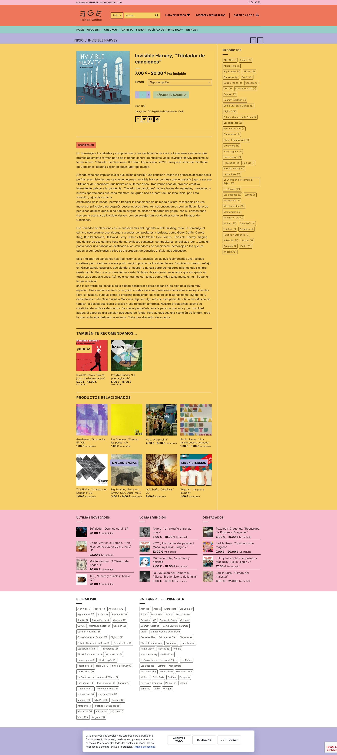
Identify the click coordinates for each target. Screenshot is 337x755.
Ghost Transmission (236, 140)
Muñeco (230, 223)
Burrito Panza (233, 83)
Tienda (141, 29)
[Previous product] (260, 40)
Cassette (251, 83)
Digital (230, 111)
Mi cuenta (94, 29)
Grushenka (231, 145)
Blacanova (231, 77)
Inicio (79, 40)
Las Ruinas (232, 189)
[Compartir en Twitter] (144, 119)
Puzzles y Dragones (236, 234)
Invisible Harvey (102, 40)
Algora (245, 60)
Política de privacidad (164, 29)
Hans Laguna (233, 151)
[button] (210, 15)
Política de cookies (144, 746)
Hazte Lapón (232, 157)
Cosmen (230, 94)
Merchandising (234, 206)
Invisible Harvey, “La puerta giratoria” (123, 376)
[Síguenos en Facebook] (249, 2)
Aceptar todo (179, 740)
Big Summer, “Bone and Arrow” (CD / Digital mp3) (126, 491)
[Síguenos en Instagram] (252, 2)
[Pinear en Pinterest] (157, 119)
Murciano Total (233, 217)
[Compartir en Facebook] (138, 119)
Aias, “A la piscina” (157, 439)
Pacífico (230, 229)
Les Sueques (232, 194)
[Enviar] (157, 15)
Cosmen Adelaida (235, 100)
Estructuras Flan (234, 128)
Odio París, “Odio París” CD (160, 491)
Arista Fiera (232, 66)
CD (228, 88)
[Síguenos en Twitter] (256, 2)
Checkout (111, 29)
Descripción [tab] (86, 145)
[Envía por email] (151, 119)
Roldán (247, 240)
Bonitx (247, 77)
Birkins (249, 71)
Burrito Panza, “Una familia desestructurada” (194, 441)
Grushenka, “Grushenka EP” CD (90, 441)
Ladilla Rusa (232, 174)
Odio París (247, 223)
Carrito (127, 29)
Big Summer (232, 71)
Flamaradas (232, 134)
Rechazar (204, 739)
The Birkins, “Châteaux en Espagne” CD (91, 491)
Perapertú (246, 229)
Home (80, 29)
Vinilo (245, 246)
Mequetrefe (232, 200)
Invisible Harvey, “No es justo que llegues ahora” (90, 376)
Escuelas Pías (233, 122)
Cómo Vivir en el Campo (238, 105)
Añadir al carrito (171, 95)
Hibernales (231, 163)
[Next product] (253, 40)
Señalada (230, 246)
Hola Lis (248, 163)
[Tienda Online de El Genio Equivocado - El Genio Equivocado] (90, 15)
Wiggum (230, 252)
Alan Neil (230, 60)
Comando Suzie (245, 88)
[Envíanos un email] (259, 2)
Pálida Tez (231, 240)
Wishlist (192, 29)
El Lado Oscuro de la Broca (240, 117)
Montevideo (232, 212)
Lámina (250, 194)
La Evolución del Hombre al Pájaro (238, 181)
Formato (139, 82)
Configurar (229, 739)
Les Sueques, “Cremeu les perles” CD (124, 441)
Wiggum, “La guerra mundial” (192, 491)
